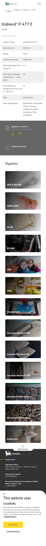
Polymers (17, 10)
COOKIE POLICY (10, 517)
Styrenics (26, 10)
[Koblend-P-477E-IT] (11, 134)
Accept (13, 524)
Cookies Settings (13, 531)
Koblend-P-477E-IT (20, 127)
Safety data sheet (18, 146)
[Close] (4, 494)
